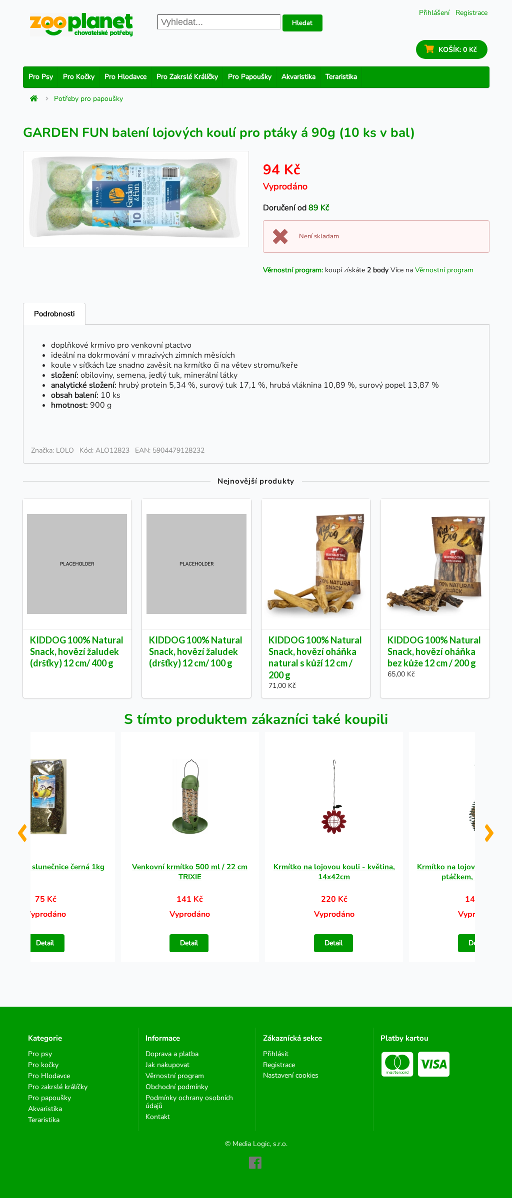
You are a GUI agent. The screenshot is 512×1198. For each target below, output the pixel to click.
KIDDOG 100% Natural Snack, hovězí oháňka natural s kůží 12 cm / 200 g (315, 657)
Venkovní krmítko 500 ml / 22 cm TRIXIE (190, 872)
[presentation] (22, 829)
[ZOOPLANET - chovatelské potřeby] (81, 24)
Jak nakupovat (168, 1065)
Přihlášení (434, 12)
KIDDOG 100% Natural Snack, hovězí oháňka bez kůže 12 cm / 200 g (434, 651)
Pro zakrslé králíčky (187, 76)
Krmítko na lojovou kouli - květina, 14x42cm (334, 872)
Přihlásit (275, 1054)
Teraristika (341, 76)
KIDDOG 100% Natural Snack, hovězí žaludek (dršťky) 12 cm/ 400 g (77, 651)
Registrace (472, 12)
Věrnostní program (444, 270)
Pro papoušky (250, 76)
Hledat (302, 22)
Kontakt (158, 1116)
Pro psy (40, 76)
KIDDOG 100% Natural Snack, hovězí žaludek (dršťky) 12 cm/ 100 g (195, 651)
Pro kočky (78, 76)
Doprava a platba (172, 1054)
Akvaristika (299, 76)
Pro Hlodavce (125, 76)
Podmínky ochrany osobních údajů (189, 1102)
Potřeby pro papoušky (88, 98)
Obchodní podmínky (177, 1087)
